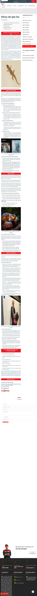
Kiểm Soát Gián (26, 29)
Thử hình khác (12, 418)
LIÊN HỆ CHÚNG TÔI (7, 29)
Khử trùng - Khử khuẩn (27, 36)
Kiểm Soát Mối (26, 34)
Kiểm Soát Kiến (26, 27)
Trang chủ (4, 5)
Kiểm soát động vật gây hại (28, 46)
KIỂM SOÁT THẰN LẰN (7, 27)
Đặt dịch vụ (33, 2)
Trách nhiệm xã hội (31, 5)
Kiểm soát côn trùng (27, 20)
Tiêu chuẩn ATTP (21, 5)
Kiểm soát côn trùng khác (28, 39)
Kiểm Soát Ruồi (26, 22)
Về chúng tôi (9, 5)
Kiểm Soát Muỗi (26, 25)
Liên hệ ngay (32, 552)
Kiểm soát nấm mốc (27, 41)
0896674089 (20, 577)
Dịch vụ (14, 5)
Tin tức (3, 7)
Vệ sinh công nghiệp (27, 44)
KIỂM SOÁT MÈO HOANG (8, 24)
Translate (8, 1)
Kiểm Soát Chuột (26, 32)
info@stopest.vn (16, 2)
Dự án (26, 5)
